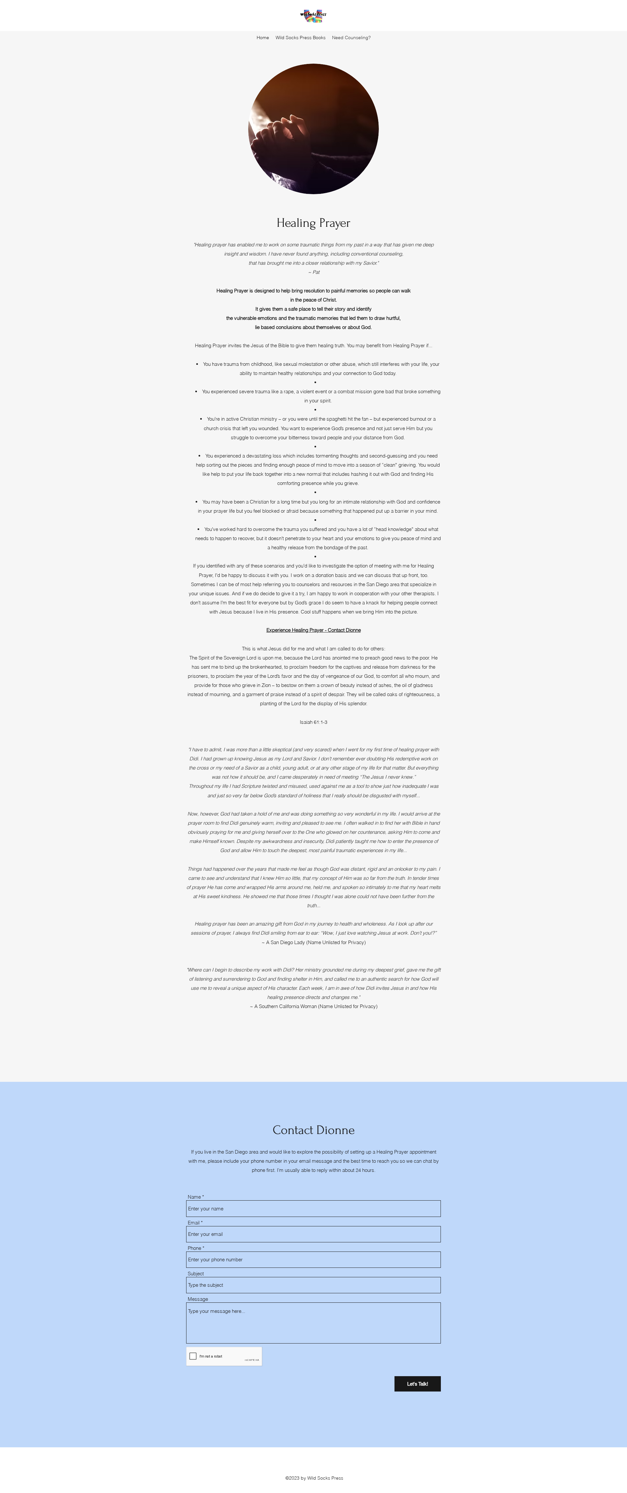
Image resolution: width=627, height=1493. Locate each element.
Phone (194, 1248)
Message (198, 1299)
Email (194, 1222)
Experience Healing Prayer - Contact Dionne (313, 630)
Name (194, 1196)
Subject (196, 1273)
